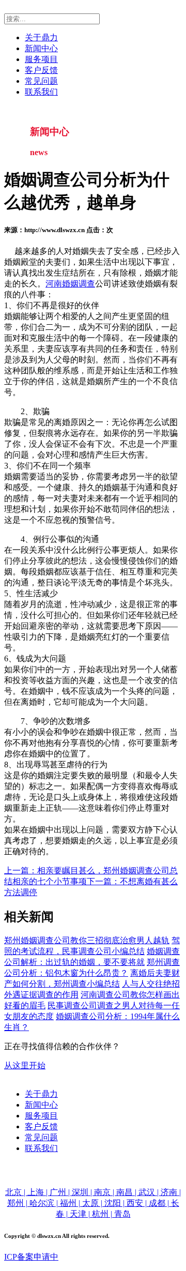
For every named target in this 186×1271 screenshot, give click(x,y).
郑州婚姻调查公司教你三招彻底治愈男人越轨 (86, 940)
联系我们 (41, 91)
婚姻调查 (78, 283)
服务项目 (41, 59)
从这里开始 (24, 1065)
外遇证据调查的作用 (41, 994)
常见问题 (41, 81)
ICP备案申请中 (31, 1256)
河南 (53, 283)
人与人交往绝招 (151, 983)
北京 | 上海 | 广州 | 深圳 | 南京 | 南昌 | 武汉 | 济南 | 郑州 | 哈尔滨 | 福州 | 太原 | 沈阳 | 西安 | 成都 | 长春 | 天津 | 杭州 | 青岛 (93, 1203)
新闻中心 (41, 48)
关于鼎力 (41, 37)
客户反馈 (41, 70)
